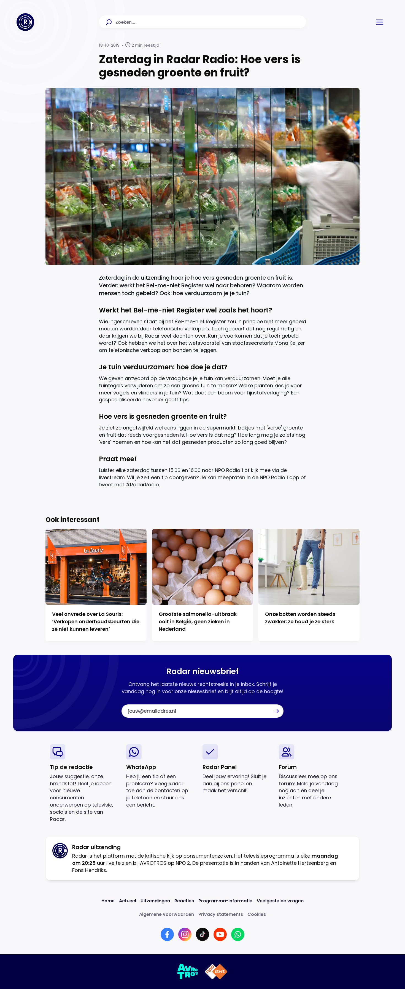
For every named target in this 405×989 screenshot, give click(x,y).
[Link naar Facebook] (167, 934)
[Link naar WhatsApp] (237, 934)
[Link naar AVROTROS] (187, 971)
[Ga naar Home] (25, 22)
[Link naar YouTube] (220, 934)
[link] (83, 783)
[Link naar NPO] (216, 971)
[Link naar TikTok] (202, 934)
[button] (379, 22)
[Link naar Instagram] (184, 934)
